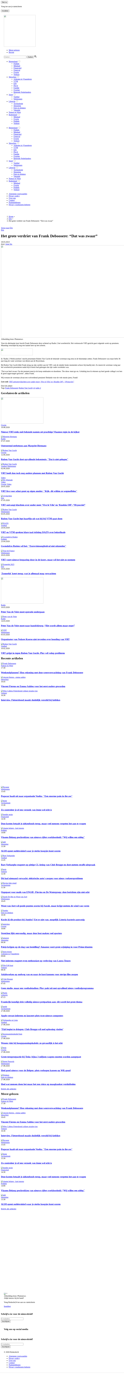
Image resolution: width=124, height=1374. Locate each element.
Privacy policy (14, 196)
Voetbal (16, 97)
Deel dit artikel (6, 386)
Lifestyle (12, 101)
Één (10, 219)
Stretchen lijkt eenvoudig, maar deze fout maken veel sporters (31, 933)
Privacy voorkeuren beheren (19, 205)
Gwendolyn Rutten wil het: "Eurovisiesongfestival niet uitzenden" (33, 546)
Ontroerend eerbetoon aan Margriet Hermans (23, 445)
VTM (16, 81)
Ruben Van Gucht (26, 388)
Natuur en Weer (15, 112)
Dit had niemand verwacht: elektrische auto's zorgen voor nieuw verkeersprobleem (42, 878)
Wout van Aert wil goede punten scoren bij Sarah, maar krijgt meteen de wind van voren (45, 906)
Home (11, 216)
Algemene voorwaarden (18, 194)
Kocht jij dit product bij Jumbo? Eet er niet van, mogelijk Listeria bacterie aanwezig (43, 919)
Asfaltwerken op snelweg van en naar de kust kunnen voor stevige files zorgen (39, 974)
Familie (16, 88)
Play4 (16, 86)
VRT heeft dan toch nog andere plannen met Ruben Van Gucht (32, 473)
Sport (11, 95)
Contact (12, 200)
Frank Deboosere (11, 388)
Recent (11, 52)
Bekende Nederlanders (22, 92)
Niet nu (4, 2)
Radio (3, 439)
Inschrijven (6, 1321)
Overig (16, 72)
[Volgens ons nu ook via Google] (17, 355)
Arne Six (8, 244)
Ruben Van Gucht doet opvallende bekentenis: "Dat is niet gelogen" (34, 459)
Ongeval (17, 70)
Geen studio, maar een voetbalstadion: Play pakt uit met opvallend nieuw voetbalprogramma (47, 988)
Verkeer (16, 75)
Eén (15, 83)
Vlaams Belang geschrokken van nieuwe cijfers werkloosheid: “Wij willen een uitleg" (43, 837)
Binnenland (13, 61)
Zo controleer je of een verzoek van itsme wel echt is (26, 810)
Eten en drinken (20, 108)
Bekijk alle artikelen (8, 1089)
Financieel (17, 68)
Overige (17, 90)
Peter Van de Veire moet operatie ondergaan (23, 612)
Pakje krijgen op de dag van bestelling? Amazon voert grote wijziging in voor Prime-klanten (47, 947)
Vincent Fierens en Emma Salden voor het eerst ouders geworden (33, 686)
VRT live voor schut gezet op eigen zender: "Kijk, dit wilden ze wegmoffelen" (39, 491)
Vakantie (17, 110)
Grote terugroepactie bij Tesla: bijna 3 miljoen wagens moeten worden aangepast (41, 1056)
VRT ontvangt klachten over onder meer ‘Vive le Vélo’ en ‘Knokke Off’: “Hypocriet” (41, 382)
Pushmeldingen (14, 202)
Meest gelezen (14, 50)
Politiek (16, 64)
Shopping (17, 106)
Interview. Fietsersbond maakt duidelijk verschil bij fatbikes (30, 700)
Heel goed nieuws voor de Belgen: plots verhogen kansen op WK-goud (36, 1070)
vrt (34, 388)
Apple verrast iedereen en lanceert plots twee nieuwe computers (32, 1015)
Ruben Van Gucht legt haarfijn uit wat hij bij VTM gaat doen (31, 518)
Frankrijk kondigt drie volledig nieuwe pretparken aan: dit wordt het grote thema (41, 1002)
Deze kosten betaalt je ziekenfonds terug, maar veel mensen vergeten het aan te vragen (43, 823)
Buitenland (13, 115)
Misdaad (17, 66)
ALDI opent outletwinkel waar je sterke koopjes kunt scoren (31, 851)
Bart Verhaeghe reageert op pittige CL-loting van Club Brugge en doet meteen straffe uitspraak (48, 864)
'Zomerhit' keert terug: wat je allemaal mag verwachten (28, 573)
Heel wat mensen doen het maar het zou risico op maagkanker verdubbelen (38, 1084)
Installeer (5, 11)
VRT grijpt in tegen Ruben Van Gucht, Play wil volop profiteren (33, 653)
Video (3, 478)
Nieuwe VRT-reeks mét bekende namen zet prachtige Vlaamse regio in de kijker (40, 432)
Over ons (12, 198)
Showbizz (12, 77)
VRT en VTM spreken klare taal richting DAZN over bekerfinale (33, 532)
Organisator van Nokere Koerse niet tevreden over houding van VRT (35, 639)
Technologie (18, 104)
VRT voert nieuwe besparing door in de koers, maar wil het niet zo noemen (38, 559)
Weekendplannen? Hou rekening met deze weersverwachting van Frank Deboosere (42, 672)
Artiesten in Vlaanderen (23, 79)
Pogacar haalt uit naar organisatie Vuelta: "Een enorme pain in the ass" (37, 796)
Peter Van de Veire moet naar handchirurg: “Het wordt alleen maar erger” (38, 625)
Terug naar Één (7, 228)
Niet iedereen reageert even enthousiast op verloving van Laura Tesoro (36, 960)
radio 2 (38, 388)
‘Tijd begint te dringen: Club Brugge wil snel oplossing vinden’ (32, 1029)
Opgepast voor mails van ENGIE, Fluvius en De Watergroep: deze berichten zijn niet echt (45, 892)
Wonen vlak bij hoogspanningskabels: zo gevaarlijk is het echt (32, 1043)
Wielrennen (18, 99)
